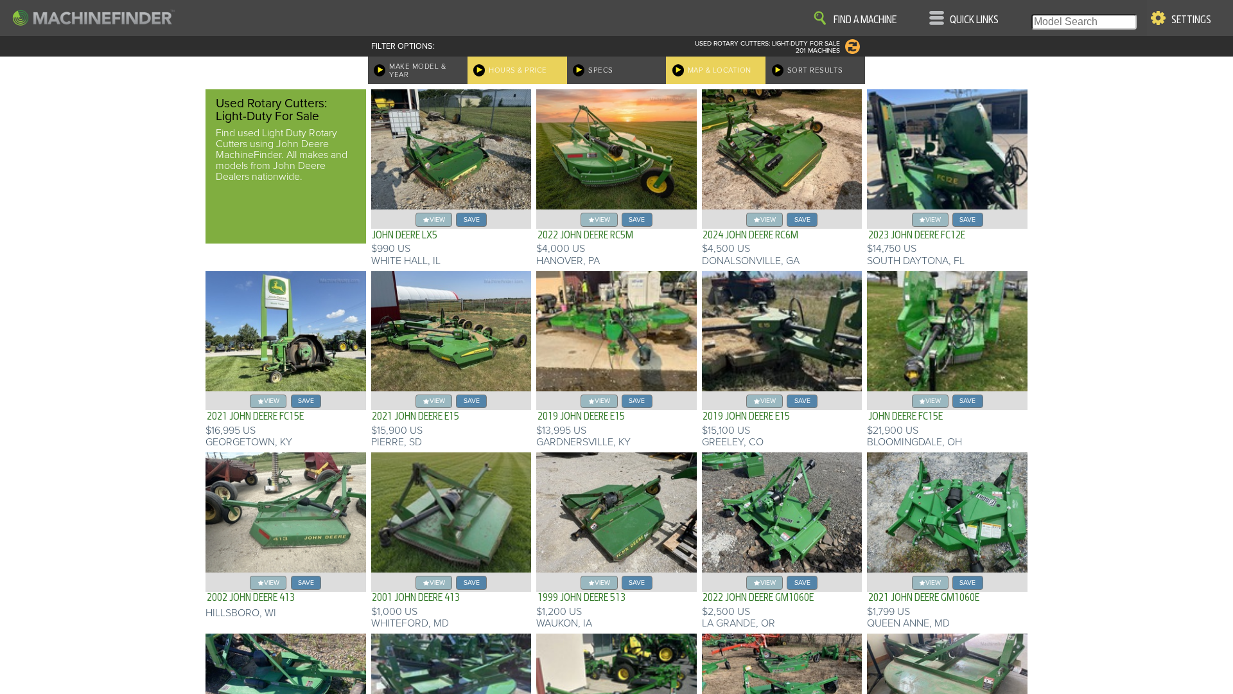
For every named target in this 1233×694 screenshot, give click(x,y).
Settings (1191, 20)
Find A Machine (865, 20)
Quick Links (974, 20)
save (472, 219)
